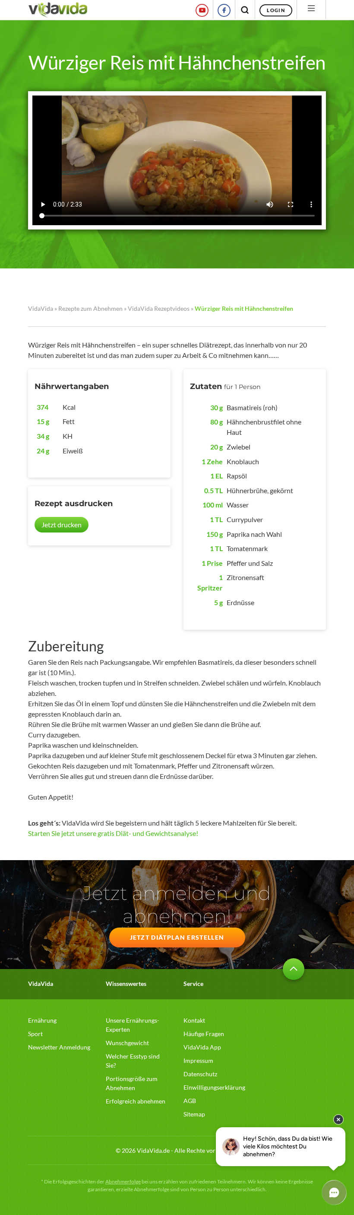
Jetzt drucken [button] (61, 524)
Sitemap (194, 1114)
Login (276, 10)
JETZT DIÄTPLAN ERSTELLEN (177, 937)
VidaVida (40, 308)
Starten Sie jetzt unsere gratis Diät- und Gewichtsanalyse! (113, 833)
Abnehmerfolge (123, 1181)
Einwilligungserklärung (214, 1087)
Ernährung (42, 1020)
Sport (35, 1033)
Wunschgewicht (127, 1042)
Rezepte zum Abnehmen (90, 308)
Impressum (198, 1060)
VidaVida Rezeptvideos (159, 308)
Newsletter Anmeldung (59, 1047)
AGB (189, 1100)
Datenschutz (200, 1074)
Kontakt (194, 1020)
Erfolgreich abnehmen (135, 1101)
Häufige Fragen (203, 1033)
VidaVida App (202, 1047)
